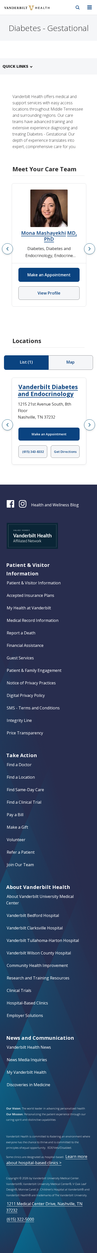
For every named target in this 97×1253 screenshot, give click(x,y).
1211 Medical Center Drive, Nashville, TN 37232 (44, 1207)
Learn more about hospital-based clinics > (46, 1159)
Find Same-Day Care (25, 789)
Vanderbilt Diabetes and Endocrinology (48, 390)
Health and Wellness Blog (55, 505)
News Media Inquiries (27, 1059)
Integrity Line (19, 720)
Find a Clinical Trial (24, 802)
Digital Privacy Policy (26, 695)
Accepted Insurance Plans (30, 595)
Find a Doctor (19, 764)
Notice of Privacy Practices (31, 683)
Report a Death (21, 633)
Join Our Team (20, 864)
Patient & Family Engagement (34, 670)
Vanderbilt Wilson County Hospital (39, 953)
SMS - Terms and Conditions (33, 708)
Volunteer (16, 839)
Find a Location (21, 777)
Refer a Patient (21, 852)
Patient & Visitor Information (34, 583)
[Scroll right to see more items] (89, 248)
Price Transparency (25, 733)
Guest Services (20, 658)
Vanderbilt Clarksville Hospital (35, 928)
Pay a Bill (15, 814)
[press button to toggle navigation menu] (90, 8)
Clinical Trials (19, 990)
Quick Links (15, 66)
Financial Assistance (25, 645)
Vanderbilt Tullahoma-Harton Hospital (43, 940)
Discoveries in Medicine (28, 1084)
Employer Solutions (25, 1015)
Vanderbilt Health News (29, 1047)
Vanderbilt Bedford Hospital (33, 915)
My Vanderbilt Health (26, 1072)
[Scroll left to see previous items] (7, 248)
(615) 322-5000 (20, 1219)
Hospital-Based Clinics (27, 1003)
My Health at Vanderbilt (29, 608)
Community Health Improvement (37, 965)
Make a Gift (17, 827)
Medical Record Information (32, 620)
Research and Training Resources (38, 978)
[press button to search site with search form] (78, 8)
